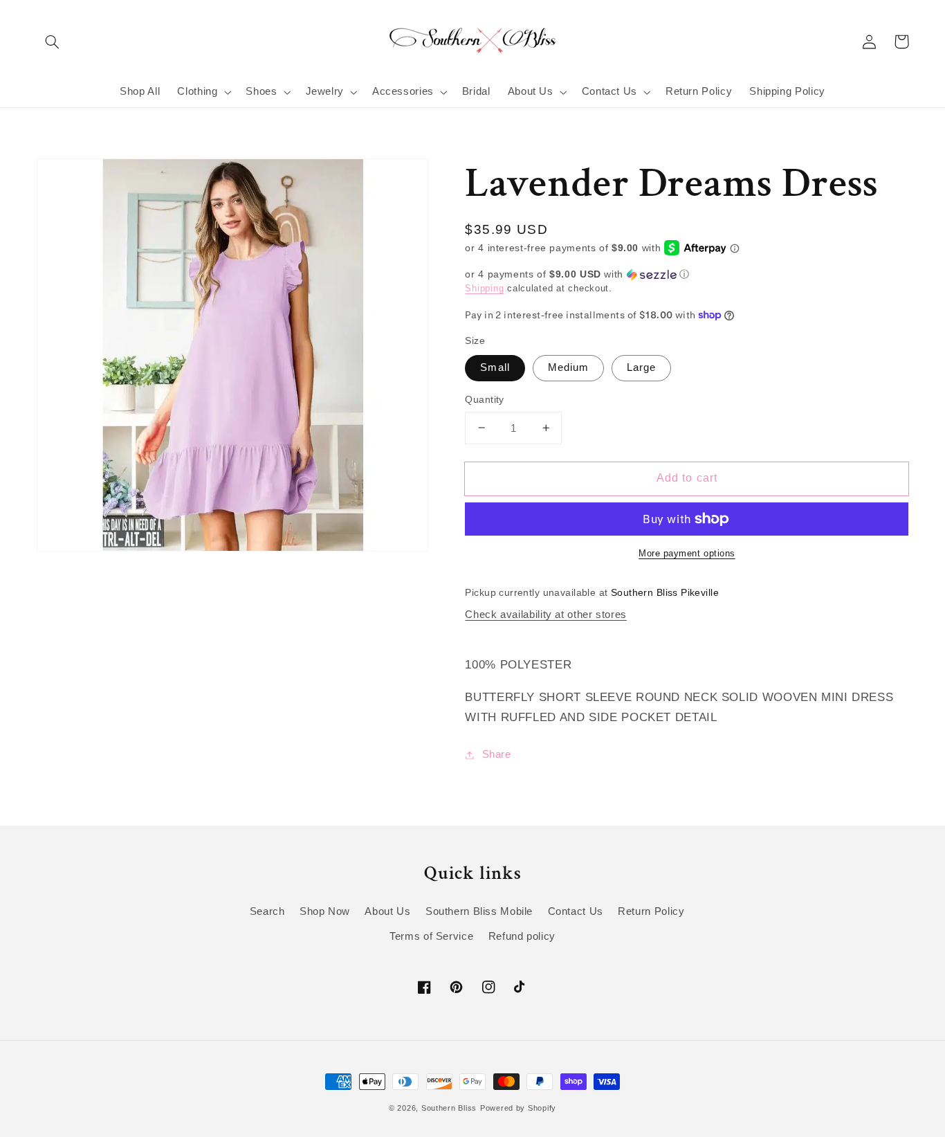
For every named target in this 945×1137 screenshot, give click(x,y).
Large (641, 367)
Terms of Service (431, 936)
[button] (52, 41)
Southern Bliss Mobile (479, 911)
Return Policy (651, 911)
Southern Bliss (449, 1108)
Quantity (484, 399)
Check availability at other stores (545, 614)
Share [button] (496, 754)
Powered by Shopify (518, 1108)
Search (267, 911)
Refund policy (522, 936)
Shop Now (325, 911)
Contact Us (575, 911)
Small (494, 367)
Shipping (484, 288)
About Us (387, 911)
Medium (568, 367)
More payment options (687, 553)
